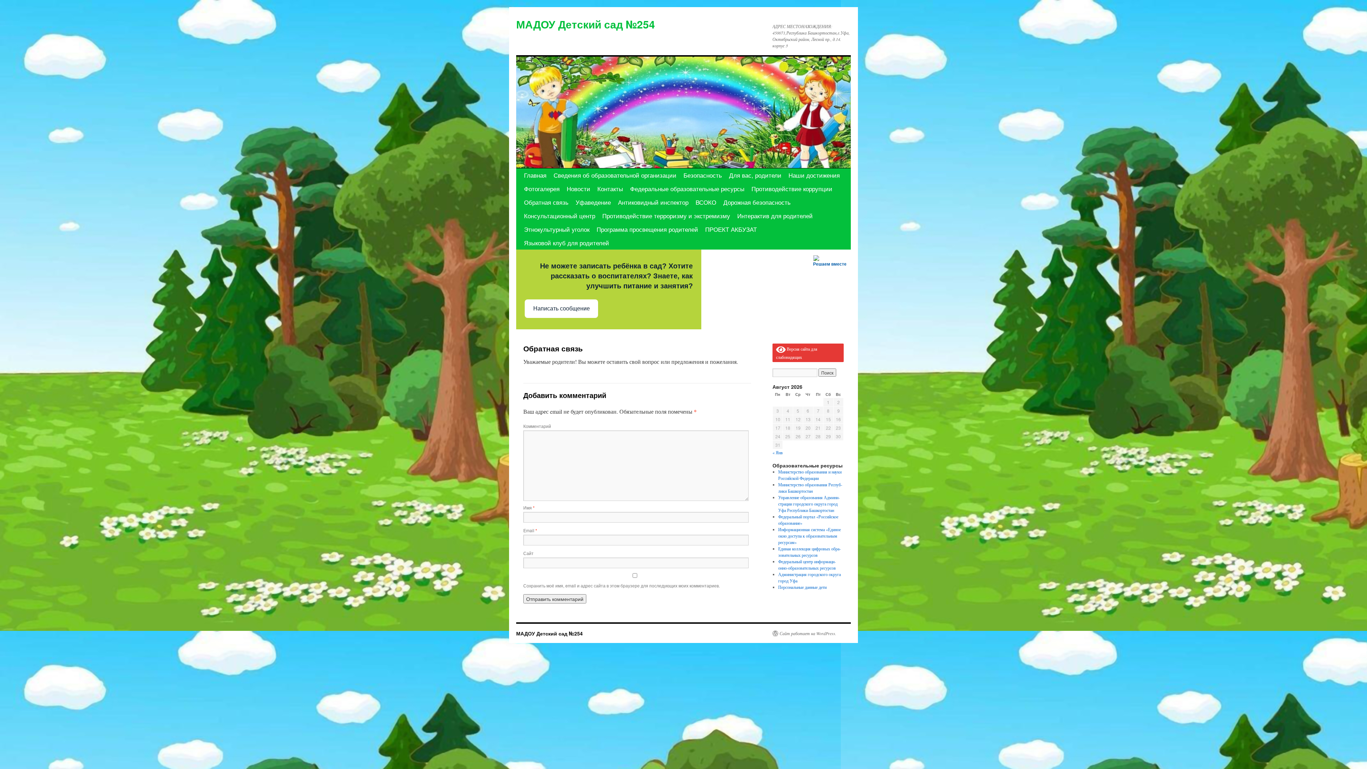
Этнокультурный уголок (557, 229)
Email (530, 530)
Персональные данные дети (802, 587)
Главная (535, 175)
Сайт (528, 553)
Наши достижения (814, 175)
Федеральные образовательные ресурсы (687, 188)
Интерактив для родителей (775, 215)
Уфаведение (593, 202)
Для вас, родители (755, 175)
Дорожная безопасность (757, 202)
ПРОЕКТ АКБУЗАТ (731, 229)
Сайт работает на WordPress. (808, 633)
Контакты (610, 188)
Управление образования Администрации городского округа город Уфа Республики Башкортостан (809, 504)
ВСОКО (706, 202)
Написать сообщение (561, 308)
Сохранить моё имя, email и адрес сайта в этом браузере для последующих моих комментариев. (621, 585)
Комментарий (537, 426)
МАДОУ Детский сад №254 (585, 24)
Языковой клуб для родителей (566, 242)
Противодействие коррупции (791, 188)
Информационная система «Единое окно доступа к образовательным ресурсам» (809, 536)
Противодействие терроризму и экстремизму (666, 215)
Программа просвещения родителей (647, 229)
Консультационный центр (559, 215)
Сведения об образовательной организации (615, 175)
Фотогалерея (542, 188)
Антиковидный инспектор (653, 202)
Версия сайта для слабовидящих (796, 353)
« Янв (777, 452)
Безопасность (703, 175)
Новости (578, 188)
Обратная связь (546, 202)
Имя (529, 507)
